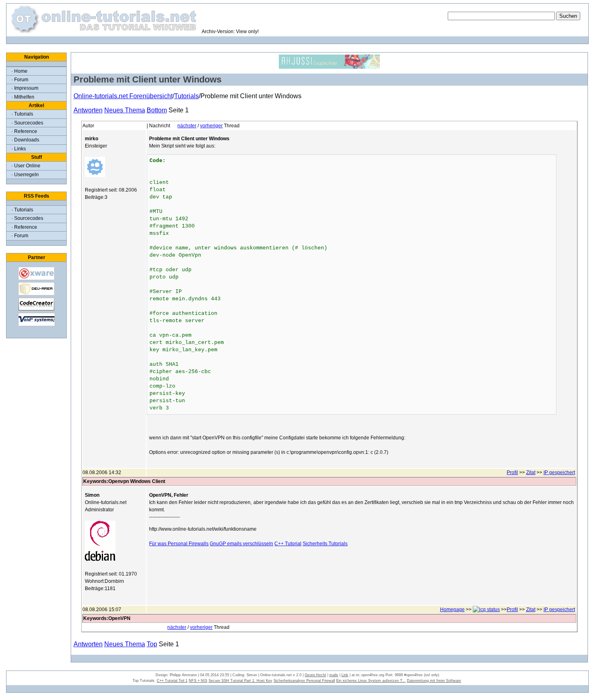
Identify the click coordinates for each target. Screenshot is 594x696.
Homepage (452, 609)
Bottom (157, 110)
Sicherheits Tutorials (325, 543)
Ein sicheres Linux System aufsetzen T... (371, 681)
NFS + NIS (198, 681)
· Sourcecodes (27, 123)
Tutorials (186, 96)
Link (344, 675)
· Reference (24, 131)
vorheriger (211, 126)
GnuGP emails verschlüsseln (241, 543)
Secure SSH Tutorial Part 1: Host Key (240, 681)
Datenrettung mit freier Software (434, 681)
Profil (512, 472)
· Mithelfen (22, 97)
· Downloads (25, 140)
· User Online (25, 166)
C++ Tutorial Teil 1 (172, 681)
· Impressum (24, 88)
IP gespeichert (559, 472)
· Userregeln (25, 174)
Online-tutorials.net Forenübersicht (123, 96)
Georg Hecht (315, 675)
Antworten (88, 110)
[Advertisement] (361, 571)
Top (152, 644)
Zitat (530, 472)
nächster (186, 126)
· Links (18, 149)
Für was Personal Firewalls (179, 543)
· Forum (19, 79)
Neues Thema (124, 110)
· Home (19, 71)
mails (333, 675)
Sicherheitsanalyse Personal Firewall (304, 681)
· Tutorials (22, 114)
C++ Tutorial (287, 543)
